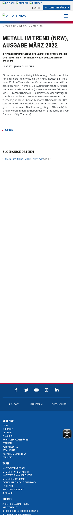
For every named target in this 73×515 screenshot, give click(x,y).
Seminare (8, 493)
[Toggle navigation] (66, 16)
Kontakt (37, 8)
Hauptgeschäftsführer (16, 439)
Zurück (9, 130)
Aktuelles (36, 26)
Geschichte (9, 450)
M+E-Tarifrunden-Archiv (16, 471)
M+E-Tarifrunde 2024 (14, 468)
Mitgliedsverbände (56, 7)
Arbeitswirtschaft (13, 489)
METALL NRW (9, 26)
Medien (23, 26)
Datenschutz (59, 404)
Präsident (8, 436)
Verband (8, 420)
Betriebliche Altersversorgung (20, 511)
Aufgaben (8, 429)
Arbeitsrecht (10, 507)
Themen (7, 499)
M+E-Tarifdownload (14, 478)
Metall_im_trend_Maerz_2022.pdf (24, 159)
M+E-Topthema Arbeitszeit (17, 475)
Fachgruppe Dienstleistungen (19, 482)
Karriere (7, 457)
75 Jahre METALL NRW (14, 453)
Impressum (36, 404)
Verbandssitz (10, 446)
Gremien (7, 443)
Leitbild (7, 432)
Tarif (6, 463)
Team (5, 425)
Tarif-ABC (8, 486)
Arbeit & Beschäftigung (16, 503)
